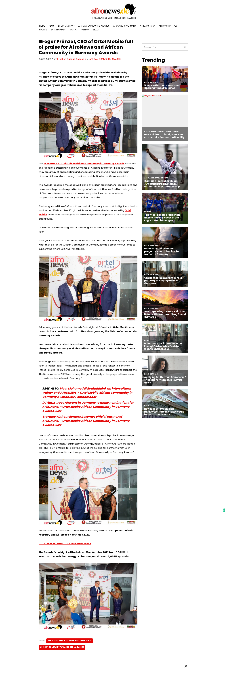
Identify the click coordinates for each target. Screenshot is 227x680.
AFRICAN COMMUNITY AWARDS (93, 25)
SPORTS (43, 29)
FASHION (85, 29)
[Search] (184, 47)
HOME (42, 25)
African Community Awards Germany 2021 (69, 641)
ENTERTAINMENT (59, 29)
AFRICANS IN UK (147, 25)
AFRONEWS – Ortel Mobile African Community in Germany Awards (84, 163)
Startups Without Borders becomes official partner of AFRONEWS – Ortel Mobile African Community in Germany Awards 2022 (85, 421)
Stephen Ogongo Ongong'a (71, 59)
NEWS (52, 25)
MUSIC (73, 29)
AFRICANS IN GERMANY (124, 25)
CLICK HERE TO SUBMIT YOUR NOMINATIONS (65, 543)
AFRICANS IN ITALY (168, 25)
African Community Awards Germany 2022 (62, 647)
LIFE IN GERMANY (66, 25)
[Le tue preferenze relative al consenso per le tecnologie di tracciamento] (224, 510)
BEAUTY (97, 29)
